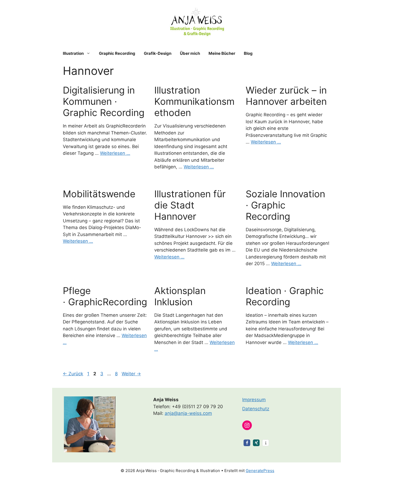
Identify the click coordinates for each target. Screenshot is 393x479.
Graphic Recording (117, 53)
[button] (247, 442)
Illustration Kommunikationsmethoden (194, 101)
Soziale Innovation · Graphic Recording (285, 205)
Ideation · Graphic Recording (285, 296)
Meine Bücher (222, 53)
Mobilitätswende (99, 193)
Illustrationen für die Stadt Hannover (190, 205)
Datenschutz (255, 408)
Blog (248, 53)
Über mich (190, 53)
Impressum (254, 399)
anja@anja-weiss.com (188, 413)
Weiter (131, 373)
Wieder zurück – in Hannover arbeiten (286, 95)
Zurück (73, 373)
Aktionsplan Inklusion (180, 296)
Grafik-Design (157, 53)
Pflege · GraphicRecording (105, 296)
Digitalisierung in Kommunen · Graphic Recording (103, 101)
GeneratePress (260, 470)
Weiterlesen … (115, 153)
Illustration (73, 53)
